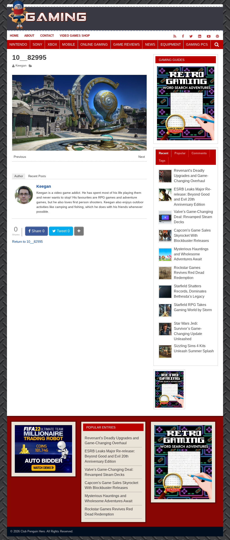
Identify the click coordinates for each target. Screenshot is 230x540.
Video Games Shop (75, 35)
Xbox (52, 44)
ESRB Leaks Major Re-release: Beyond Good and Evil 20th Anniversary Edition (110, 456)
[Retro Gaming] (185, 103)
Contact (47, 35)
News (150, 44)
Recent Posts (37, 176)
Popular (180, 153)
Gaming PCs (197, 44)
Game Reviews (126, 44)
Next (141, 156)
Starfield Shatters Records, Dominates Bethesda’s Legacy (190, 291)
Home (14, 35)
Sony (37, 44)
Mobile (68, 44)
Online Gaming (94, 44)
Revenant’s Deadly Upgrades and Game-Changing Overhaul (191, 176)
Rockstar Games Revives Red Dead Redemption (189, 273)
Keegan (21, 65)
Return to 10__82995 (27, 241)
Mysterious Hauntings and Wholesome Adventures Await (191, 254)
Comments (199, 153)
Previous (20, 156)
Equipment (171, 44)
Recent (163, 153)
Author (18, 176)
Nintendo (18, 44)
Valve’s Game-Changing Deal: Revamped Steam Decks (193, 217)
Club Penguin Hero (33, 531)
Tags (162, 160)
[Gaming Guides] (43, 449)
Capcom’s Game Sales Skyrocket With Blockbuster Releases (192, 235)
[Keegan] (24, 203)
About (29, 35)
